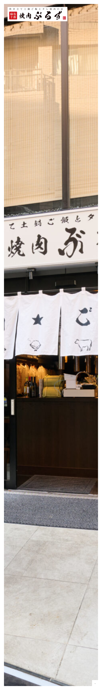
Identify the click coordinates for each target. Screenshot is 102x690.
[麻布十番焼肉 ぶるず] (37, 14)
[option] (51, 347)
